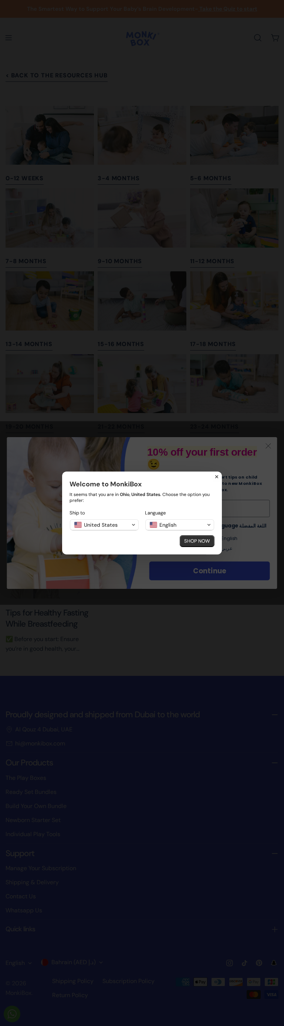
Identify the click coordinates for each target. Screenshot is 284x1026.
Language (155, 513)
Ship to (77, 513)
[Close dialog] (216, 476)
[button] (104, 525)
